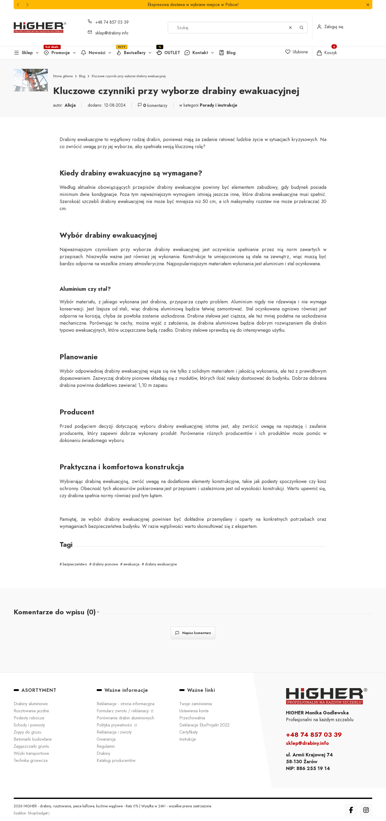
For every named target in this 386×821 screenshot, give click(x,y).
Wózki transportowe (31, 753)
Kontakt (200, 53)
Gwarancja (106, 739)
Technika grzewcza (31, 760)
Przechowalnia (192, 718)
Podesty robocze (29, 718)
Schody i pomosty (29, 725)
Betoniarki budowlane (33, 739)
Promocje (60, 53)
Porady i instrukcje (218, 105)
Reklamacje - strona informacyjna (125, 704)
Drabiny (103, 753)
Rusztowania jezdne (31, 711)
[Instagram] (366, 810)
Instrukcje (187, 739)
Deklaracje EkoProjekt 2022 (204, 725)
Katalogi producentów (116, 760)
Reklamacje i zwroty (114, 732)
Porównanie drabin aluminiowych (125, 718)
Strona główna (63, 76)
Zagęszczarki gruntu (31, 746)
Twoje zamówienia (195, 704)
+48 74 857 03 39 (112, 22)
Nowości (97, 53)
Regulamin (106, 746)
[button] (368, 5)
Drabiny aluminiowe (31, 704)
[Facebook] (351, 810)
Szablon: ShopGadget (31, 813)
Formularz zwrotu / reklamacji (123, 711)
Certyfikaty (188, 732)
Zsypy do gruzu (27, 732)
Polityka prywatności (115, 725)
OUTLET (172, 53)
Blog (231, 53)
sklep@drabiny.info (111, 33)
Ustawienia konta (193, 711)
